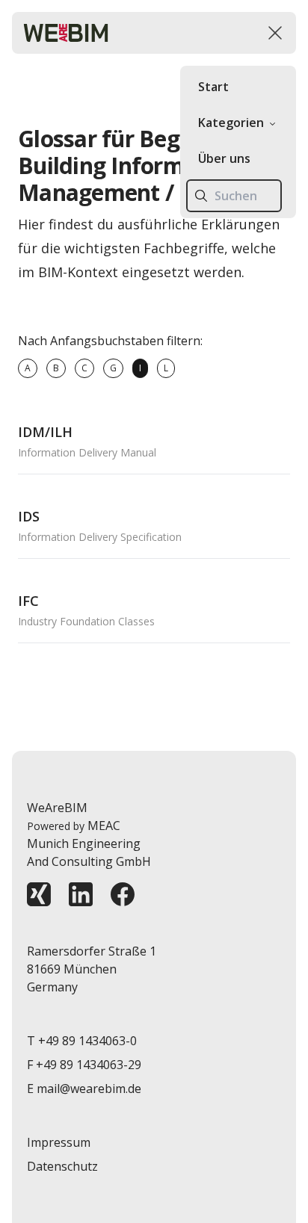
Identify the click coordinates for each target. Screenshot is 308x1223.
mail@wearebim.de (89, 1088)
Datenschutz (62, 1166)
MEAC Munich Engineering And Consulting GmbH (89, 843)
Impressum (58, 1142)
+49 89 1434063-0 (87, 1040)
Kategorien (231, 122)
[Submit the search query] (201, 196)
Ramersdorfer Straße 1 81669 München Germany (91, 969)
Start (213, 86)
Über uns (224, 158)
